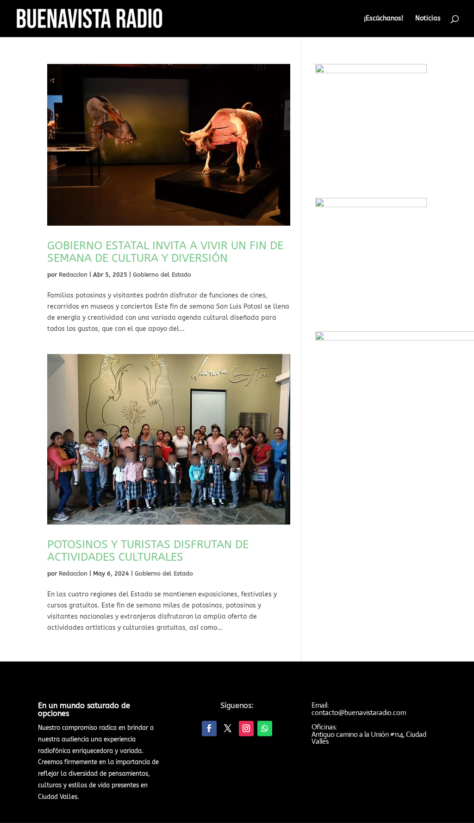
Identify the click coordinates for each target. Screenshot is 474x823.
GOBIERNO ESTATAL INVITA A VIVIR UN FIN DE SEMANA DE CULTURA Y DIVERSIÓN (165, 252)
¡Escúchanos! (383, 18)
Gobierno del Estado (162, 274)
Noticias (428, 18)
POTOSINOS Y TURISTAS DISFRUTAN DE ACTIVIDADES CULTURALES (148, 550)
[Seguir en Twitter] (227, 728)
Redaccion (73, 274)
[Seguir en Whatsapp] (264, 728)
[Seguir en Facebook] (209, 728)
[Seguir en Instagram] (246, 728)
